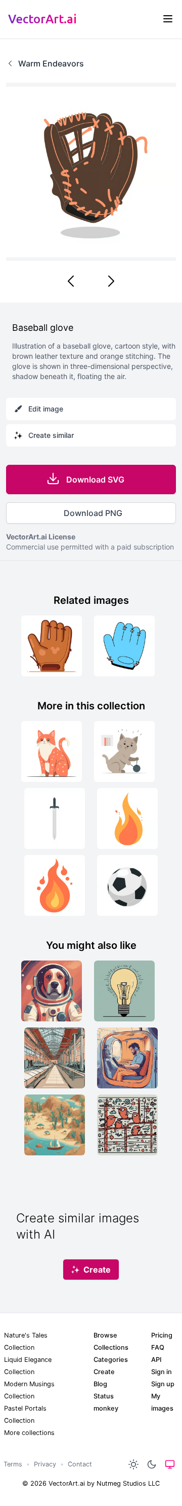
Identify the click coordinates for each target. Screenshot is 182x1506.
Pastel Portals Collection (25, 1414)
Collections (111, 1347)
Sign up (162, 1384)
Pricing (161, 1335)
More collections (29, 1432)
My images (162, 1402)
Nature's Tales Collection (26, 1341)
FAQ (157, 1347)
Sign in (161, 1372)
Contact (80, 1464)
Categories (111, 1359)
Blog (100, 1384)
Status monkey (106, 1402)
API (156, 1359)
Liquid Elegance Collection (28, 1366)
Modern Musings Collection (29, 1390)
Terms (13, 1464)
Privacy (45, 1464)
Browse (105, 1335)
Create (104, 1372)
